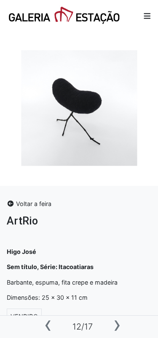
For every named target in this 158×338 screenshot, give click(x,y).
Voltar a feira (32, 203)
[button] (147, 16)
